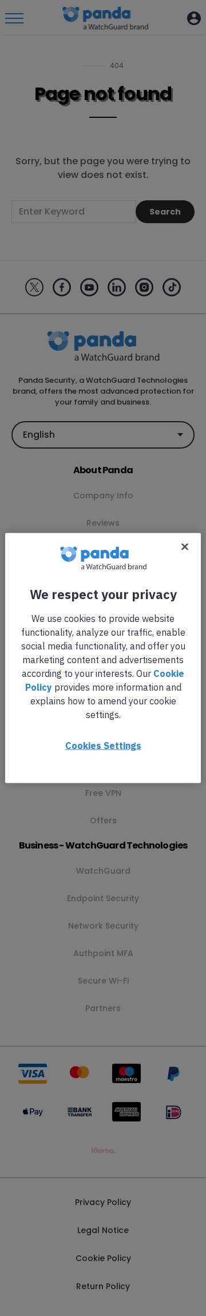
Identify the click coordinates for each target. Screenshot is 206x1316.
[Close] (184, 547)
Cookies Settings (103, 745)
